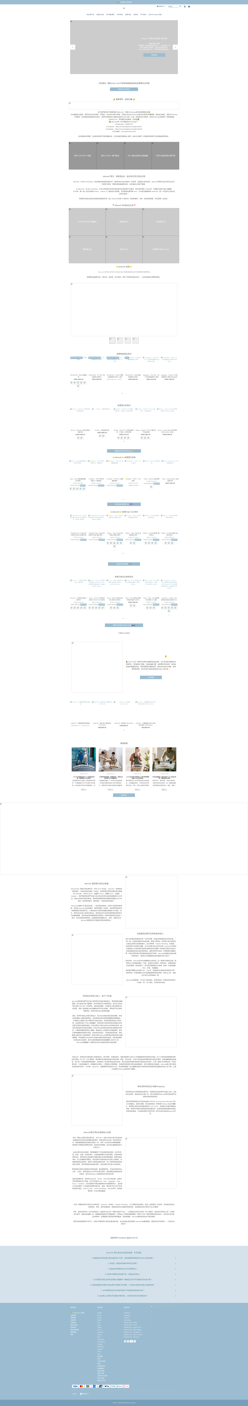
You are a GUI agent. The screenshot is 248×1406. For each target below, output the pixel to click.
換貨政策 (73, 1327)
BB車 (98, 1359)
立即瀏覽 (151, 677)
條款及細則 (74, 1325)
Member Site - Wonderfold (132, 1332)
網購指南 (73, 1318)
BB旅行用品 (101, 1371)
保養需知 (73, 1322)
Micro (99, 1337)
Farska (99, 1318)
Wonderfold (101, 1342)
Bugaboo (100, 1349)
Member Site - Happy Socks (132, 1327)
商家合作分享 (101, 1381)
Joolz (98, 1322)
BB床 (98, 1364)
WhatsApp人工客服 (78, 1313)
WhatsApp (127, 1320)
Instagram (127, 1315)
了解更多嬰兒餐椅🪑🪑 (124, 564)
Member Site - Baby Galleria (132, 1330)
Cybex (99, 1327)
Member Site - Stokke (130, 1322)
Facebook (127, 1313)
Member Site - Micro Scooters (133, 1335)
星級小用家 (100, 1373)
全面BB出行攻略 (102, 1376)
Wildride (100, 1344)
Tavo (98, 1354)
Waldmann (100, 1339)
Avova (99, 1330)
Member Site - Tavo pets (131, 1337)
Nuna (99, 1325)
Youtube (126, 1318)
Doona (99, 1315)
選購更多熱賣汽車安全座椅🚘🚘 (124, 625)
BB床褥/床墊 (101, 1366)
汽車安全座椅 (101, 1361)
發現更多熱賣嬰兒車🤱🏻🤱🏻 (124, 504)
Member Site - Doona (130, 1325)
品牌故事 (73, 1315)
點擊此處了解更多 (124, 89)
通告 (72, 1335)
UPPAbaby (100, 1347)
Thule (99, 1351)
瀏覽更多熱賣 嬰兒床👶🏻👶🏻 (124, 451)
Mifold (99, 1335)
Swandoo (100, 1332)
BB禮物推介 (101, 1368)
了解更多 (154, 57)
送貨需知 (73, 1320)
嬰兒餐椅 (100, 1356)
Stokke (99, 1313)
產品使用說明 (75, 1330)
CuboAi (99, 1320)
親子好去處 (100, 1378)
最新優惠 (73, 1332)
